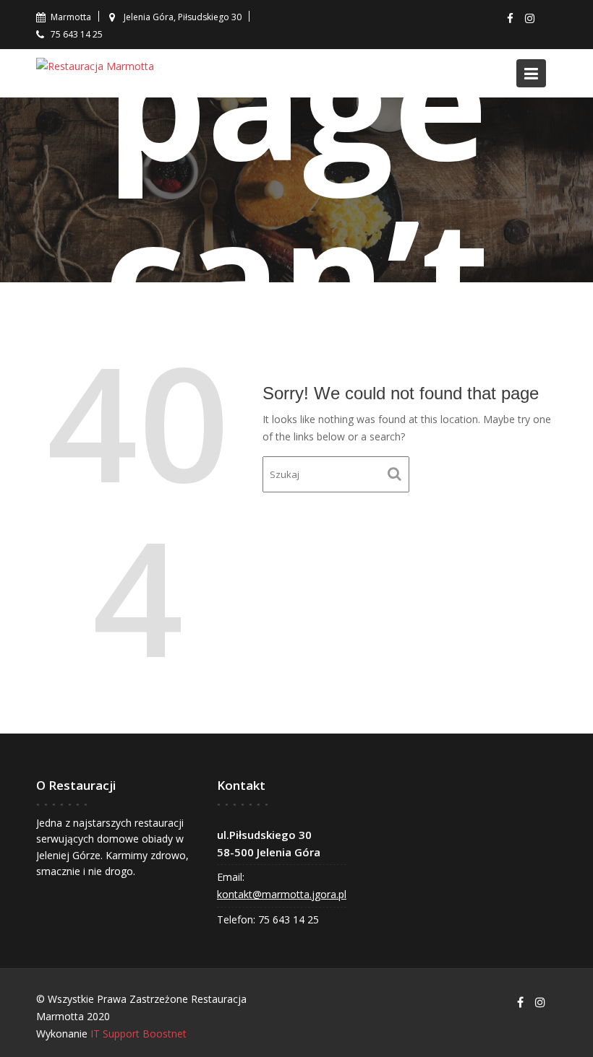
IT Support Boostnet (138, 1033)
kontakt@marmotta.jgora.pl (281, 894)
